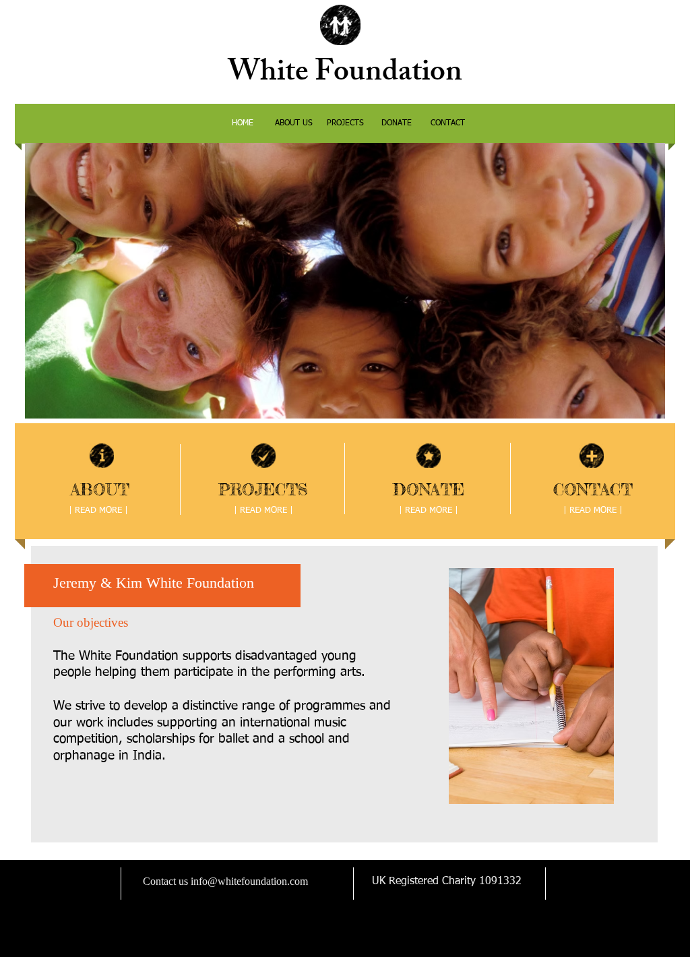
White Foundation (345, 75)
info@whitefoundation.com (249, 881)
